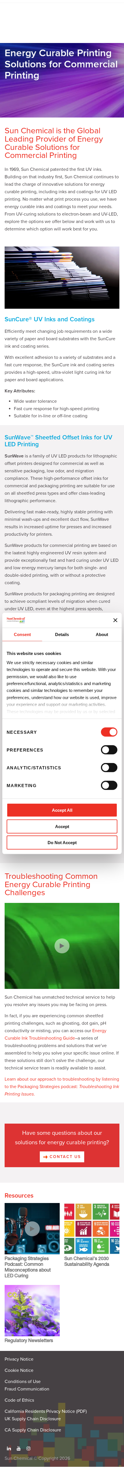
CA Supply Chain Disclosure (33, 1430)
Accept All (62, 810)
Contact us (64, 1156)
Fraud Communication (27, 1389)
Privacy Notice (19, 1359)
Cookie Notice (19, 1370)
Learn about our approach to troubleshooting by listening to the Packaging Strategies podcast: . (62, 1086)
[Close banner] (115, 620)
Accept (62, 826)
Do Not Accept (62, 842)
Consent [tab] (22, 634)
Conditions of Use (23, 1381)
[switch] (109, 749)
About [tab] (102, 634)
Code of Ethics (19, 1400)
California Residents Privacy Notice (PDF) (46, 1411)
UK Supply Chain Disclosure (33, 1419)
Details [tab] (62, 634)
